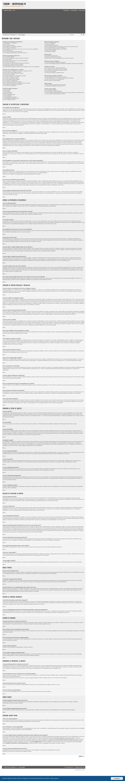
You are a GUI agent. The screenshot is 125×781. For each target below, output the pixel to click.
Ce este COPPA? (6, 44)
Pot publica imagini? (7, 93)
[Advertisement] (44, 22)
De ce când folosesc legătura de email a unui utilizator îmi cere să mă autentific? (21, 66)
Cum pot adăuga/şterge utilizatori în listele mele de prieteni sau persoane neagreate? (63, 63)
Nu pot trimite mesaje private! (51, 55)
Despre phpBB (24, 721)
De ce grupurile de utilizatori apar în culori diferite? (55, 49)
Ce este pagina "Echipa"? (50, 51)
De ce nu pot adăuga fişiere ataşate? (11, 79)
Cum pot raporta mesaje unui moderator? (12, 81)
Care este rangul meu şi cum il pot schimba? (13, 65)
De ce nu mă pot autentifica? (9, 47)
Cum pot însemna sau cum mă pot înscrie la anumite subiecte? (59, 78)
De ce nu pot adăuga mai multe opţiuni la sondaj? (14, 75)
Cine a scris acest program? (50, 90)
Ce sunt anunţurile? (7, 95)
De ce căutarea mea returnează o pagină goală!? (55, 70)
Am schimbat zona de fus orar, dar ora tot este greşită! (15, 60)
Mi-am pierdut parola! (8, 50)
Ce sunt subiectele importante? (10, 97)
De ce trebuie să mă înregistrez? (10, 43)
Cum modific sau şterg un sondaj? (11, 77)
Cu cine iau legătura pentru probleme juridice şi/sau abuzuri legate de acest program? (64, 92)
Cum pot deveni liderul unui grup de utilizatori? (54, 47)
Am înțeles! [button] (117, 778)
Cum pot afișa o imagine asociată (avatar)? (13, 64)
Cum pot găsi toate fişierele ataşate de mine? (54, 85)
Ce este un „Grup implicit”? (50, 50)
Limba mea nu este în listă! (9, 61)
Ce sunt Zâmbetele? (7, 92)
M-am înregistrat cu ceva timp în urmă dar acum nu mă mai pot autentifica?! (20, 49)
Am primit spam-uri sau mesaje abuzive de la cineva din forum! (59, 58)
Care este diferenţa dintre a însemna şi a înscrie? (55, 76)
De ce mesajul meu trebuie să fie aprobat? (12, 84)
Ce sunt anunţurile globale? (9, 94)
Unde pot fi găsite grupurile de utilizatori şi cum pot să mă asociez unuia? (61, 46)
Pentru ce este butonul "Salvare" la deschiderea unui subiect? (16, 83)
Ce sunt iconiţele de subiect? (9, 99)
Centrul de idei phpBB (79, 728)
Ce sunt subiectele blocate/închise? (11, 98)
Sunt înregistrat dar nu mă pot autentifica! (12, 46)
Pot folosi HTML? (6, 91)
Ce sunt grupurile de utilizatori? (51, 45)
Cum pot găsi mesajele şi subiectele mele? (54, 72)
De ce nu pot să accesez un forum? (11, 78)
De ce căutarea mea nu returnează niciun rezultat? (55, 69)
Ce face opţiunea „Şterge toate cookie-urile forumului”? (15, 52)
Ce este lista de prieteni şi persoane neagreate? (55, 62)
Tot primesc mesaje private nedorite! (52, 57)
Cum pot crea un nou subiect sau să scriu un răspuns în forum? (17, 71)
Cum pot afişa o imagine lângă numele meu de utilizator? (16, 63)
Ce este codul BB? (7, 89)
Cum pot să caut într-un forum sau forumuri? (54, 67)
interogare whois (31, 737)
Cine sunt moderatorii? (49, 44)
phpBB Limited (48, 720)
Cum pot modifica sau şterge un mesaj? (12, 72)
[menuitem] (13, 10)
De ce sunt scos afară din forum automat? (12, 51)
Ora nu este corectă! (7, 59)
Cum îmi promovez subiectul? (9, 85)
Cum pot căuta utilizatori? (50, 71)
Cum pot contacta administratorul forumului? (54, 93)
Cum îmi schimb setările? (8, 57)
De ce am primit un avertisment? (10, 80)
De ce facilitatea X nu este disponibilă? (53, 91)
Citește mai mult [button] (54, 778)
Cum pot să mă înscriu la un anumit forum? (54, 79)
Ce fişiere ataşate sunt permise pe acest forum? (55, 84)
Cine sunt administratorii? (50, 43)
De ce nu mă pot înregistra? (9, 45)
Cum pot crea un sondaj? (8, 74)
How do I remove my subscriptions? (52, 80)
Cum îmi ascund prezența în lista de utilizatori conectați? (16, 58)
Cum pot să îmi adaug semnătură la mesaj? (13, 73)
